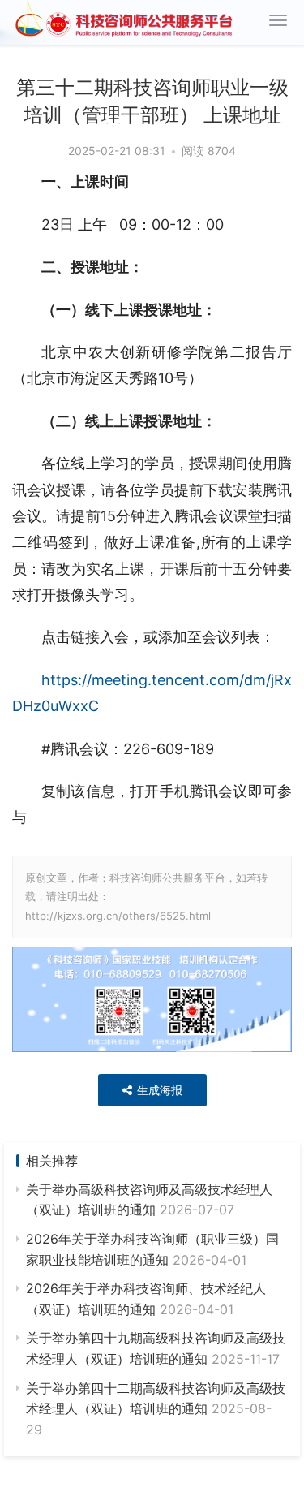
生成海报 (158, 1090)
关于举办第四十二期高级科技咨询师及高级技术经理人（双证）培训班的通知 (155, 1409)
